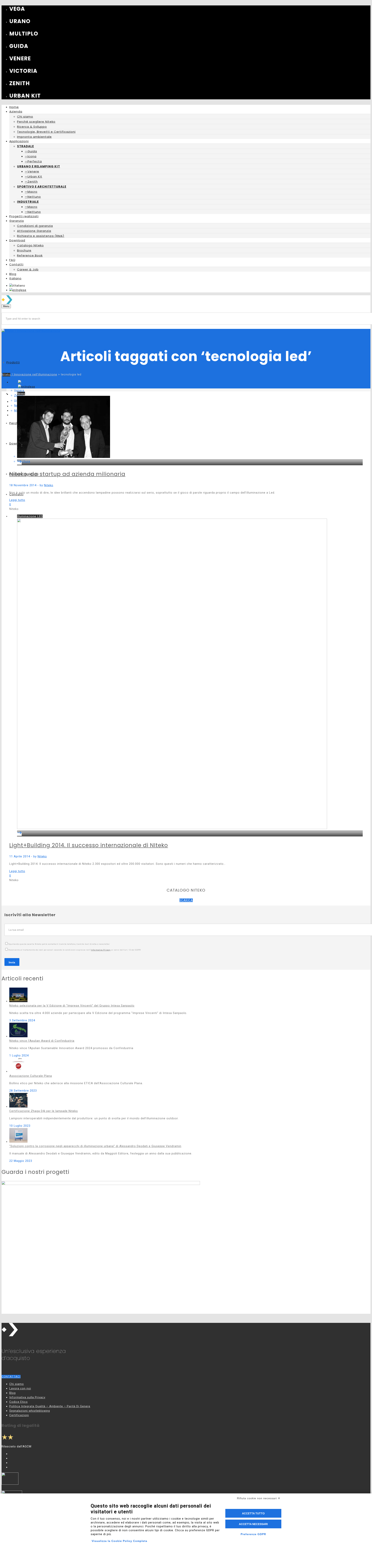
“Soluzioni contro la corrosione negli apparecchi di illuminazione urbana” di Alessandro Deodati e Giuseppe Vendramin (95, 1146)
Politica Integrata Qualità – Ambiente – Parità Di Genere (49, 1406)
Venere (19, 390)
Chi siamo (25, 116)
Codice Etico (18, 1402)
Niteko (48, 485)
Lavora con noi (20, 1388)
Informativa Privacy (100, 950)
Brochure (24, 250)
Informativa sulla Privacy (27, 1397)
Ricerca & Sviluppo (32, 127)
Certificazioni (19, 1415)
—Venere (32, 171)
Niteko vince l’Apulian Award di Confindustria (41, 1040)
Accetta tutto (253, 1513)
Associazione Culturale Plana (30, 1076)
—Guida (31, 151)
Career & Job (28, 269)
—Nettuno (33, 197)
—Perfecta (33, 161)
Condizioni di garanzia (35, 226)
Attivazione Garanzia (34, 231)
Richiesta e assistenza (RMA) (40, 236)
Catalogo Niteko (30, 245)
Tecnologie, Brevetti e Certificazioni (46, 132)
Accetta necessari (253, 1524)
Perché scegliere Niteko (36, 122)
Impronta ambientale (34, 137)
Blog (12, 1393)
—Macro (31, 192)
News (21, 393)
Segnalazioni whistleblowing (29, 1410)
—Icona (30, 156)
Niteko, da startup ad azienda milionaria (67, 474)
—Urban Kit (33, 176)
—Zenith (31, 181)
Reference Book (30, 255)
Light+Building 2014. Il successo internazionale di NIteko (88, 845)
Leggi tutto (17, 500)
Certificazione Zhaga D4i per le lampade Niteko (43, 1111)
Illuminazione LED (30, 516)
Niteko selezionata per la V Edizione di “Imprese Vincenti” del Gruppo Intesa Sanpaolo (71, 1005)
